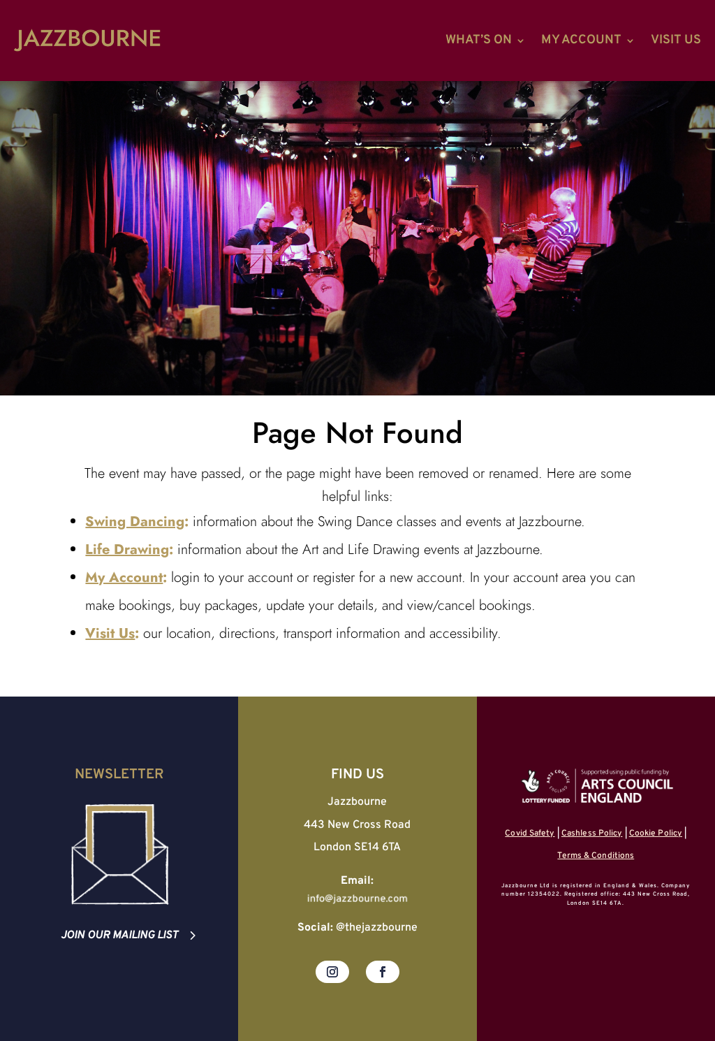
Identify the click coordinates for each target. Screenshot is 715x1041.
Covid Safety (529, 833)
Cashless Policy (592, 833)
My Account (581, 40)
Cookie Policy (655, 833)
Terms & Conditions (595, 855)
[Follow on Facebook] (382, 972)
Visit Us (676, 40)
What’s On (478, 40)
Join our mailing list (119, 935)
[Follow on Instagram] (332, 972)
